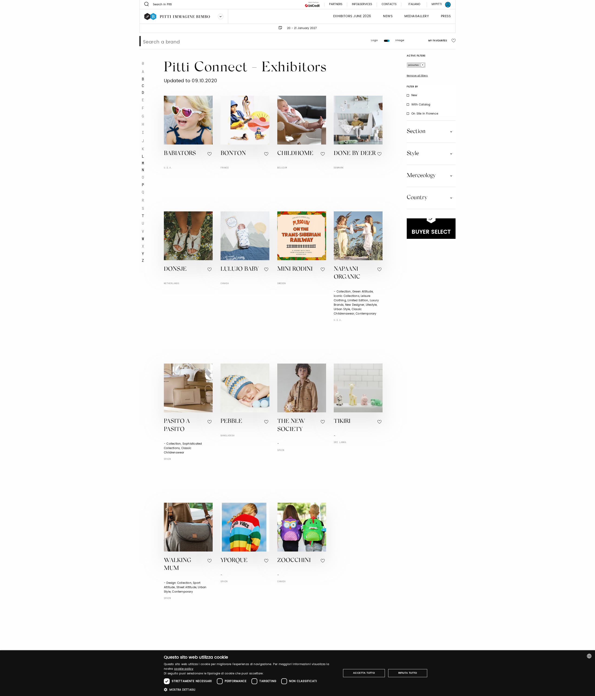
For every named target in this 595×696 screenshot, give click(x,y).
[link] (438, 5)
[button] (250, 690)
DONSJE (175, 269)
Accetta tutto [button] (364, 673)
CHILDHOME (295, 154)
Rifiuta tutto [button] (407, 673)
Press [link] (446, 16)
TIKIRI (342, 421)
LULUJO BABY (239, 269)
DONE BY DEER (355, 154)
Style (413, 153)
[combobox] (589, 656)
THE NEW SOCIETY (291, 426)
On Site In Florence (424, 114)
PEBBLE (231, 421)
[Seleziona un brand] (220, 16)
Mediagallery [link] (416, 16)
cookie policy (183, 669)
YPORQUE (234, 561)
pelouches (413, 65)
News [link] (388, 16)
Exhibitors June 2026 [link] (352, 16)
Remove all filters (417, 76)
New (414, 95)
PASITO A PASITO (177, 426)
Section (416, 131)
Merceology (421, 175)
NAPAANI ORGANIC (347, 273)
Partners (335, 5)
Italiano (414, 4)
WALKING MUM (177, 565)
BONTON (233, 154)
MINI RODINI (295, 269)
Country (417, 197)
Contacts (389, 5)
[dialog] (297, 673)
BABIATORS (180, 154)
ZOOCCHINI (294, 561)
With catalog (420, 104)
